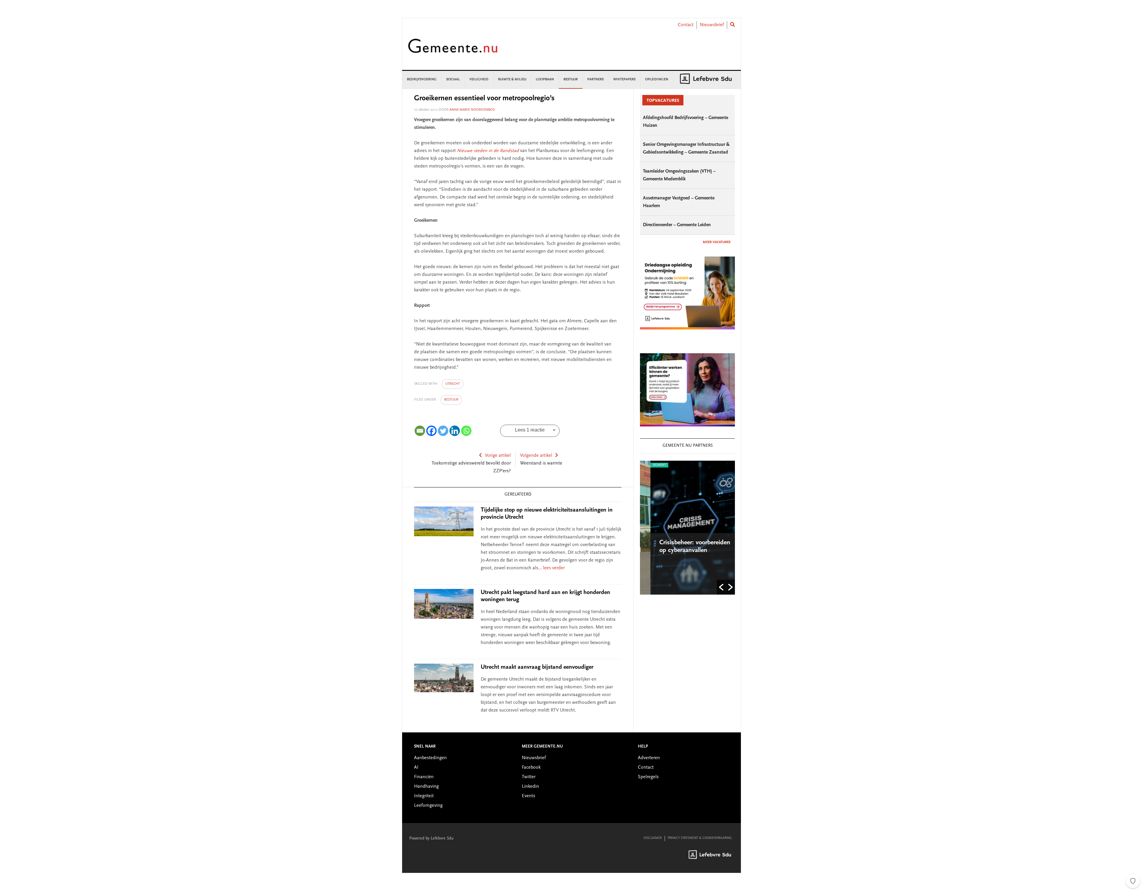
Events (528, 796)
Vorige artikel (498, 455)
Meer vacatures (716, 242)
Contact (686, 25)
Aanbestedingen (430, 758)
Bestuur (451, 399)
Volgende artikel (536, 455)
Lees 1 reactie (530, 429)
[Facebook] (431, 431)
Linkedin (530, 786)
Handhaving (426, 786)
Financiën (424, 777)
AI (416, 767)
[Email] (420, 431)
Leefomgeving (428, 805)
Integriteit (424, 796)
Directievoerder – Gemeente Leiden (677, 225)
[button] (721, 587)
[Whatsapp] (466, 431)
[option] (687, 528)
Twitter (528, 777)
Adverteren (649, 758)
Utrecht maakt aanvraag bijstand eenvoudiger (537, 667)
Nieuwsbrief (712, 25)
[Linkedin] (454, 431)
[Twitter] (443, 431)
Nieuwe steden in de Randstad (488, 150)
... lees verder (551, 568)
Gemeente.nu (452, 50)
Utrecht (452, 384)
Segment (648, 465)
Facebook (531, 767)
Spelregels (648, 777)
